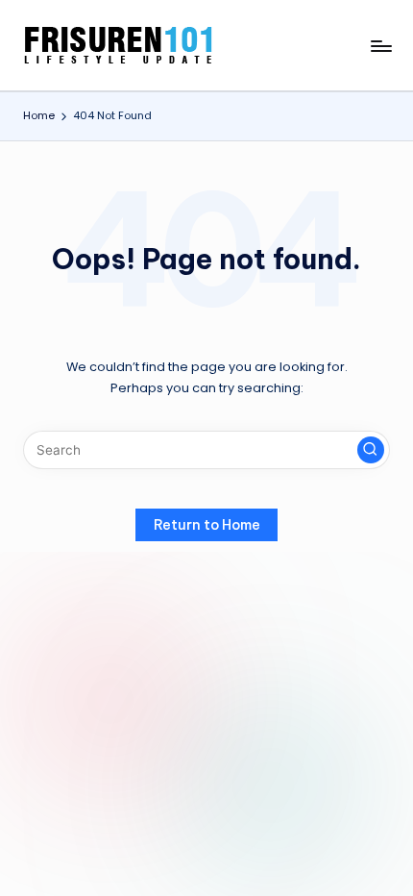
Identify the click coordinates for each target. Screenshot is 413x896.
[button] (370, 449)
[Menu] (380, 45)
